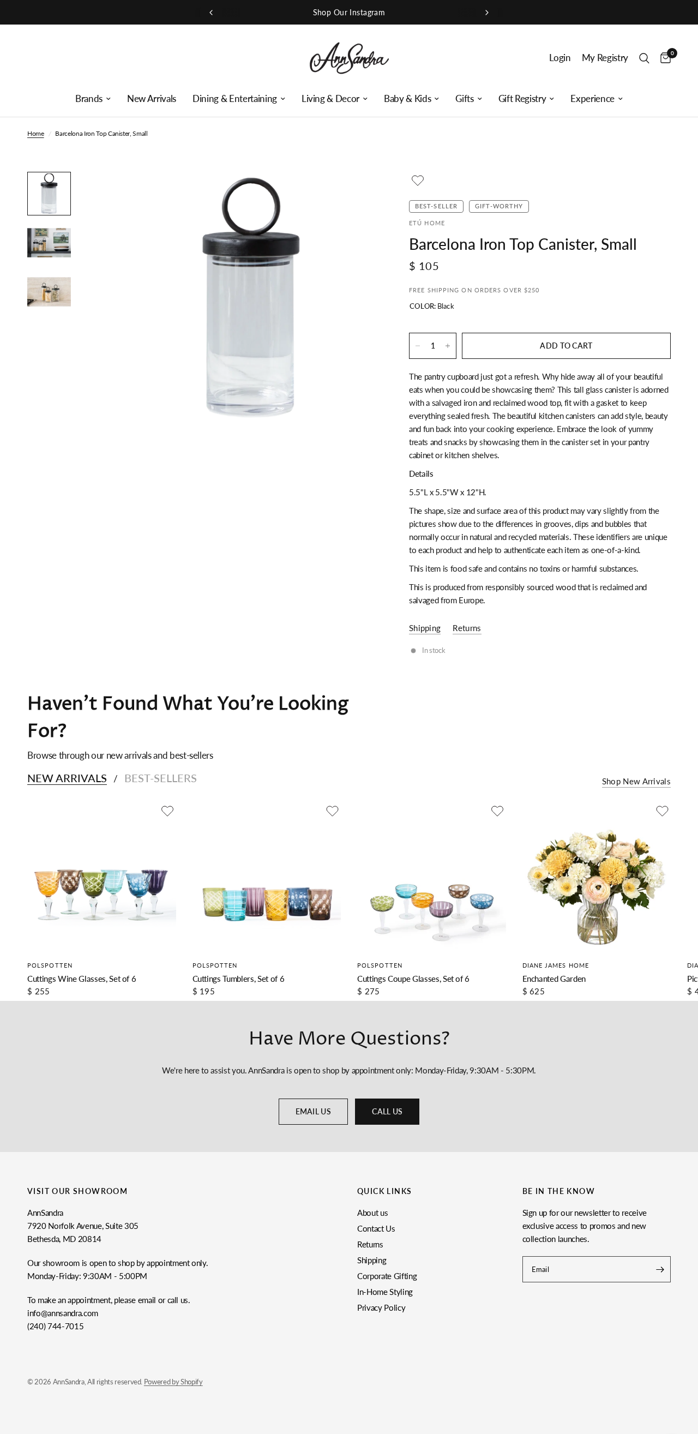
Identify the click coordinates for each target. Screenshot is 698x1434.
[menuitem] (93, 98)
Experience (592, 98)
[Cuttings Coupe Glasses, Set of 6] (431, 876)
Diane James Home (555, 964)
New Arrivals (151, 98)
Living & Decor (330, 98)
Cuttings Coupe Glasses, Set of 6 (413, 978)
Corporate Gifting (387, 1276)
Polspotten (50, 964)
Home (35, 133)
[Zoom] (354, 194)
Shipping (371, 1260)
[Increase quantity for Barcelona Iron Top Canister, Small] (448, 345)
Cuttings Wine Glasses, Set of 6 (81, 978)
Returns (370, 1244)
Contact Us (376, 1228)
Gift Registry (522, 98)
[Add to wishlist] (417, 180)
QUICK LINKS (384, 1191)
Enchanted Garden (554, 978)
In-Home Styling (385, 1292)
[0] (663, 58)
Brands (89, 98)
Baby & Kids (407, 98)
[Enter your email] (660, 1269)
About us (372, 1212)
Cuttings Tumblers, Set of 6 (238, 978)
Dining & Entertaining (234, 98)
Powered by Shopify (173, 1381)
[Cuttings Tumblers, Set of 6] (266, 876)
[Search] (644, 58)
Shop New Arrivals (636, 781)
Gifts (464, 98)
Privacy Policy (381, 1307)
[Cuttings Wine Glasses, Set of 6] (101, 876)
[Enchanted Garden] (596, 876)
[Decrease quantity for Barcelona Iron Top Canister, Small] (418, 345)
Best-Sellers (160, 777)
